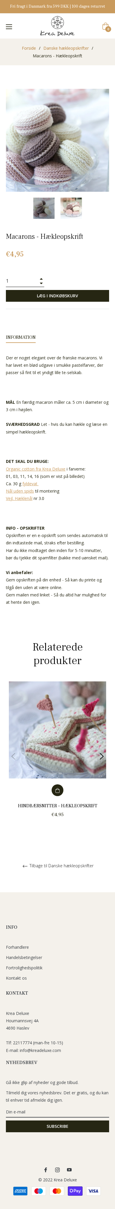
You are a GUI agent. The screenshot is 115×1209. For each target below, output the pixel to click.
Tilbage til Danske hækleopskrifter (60, 865)
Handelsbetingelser (24, 957)
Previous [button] (13, 756)
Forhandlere (17, 947)
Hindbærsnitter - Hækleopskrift (57, 806)
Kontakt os (16, 978)
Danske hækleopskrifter (66, 48)
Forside (29, 48)
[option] (57, 756)
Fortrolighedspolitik (24, 967)
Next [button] (102, 756)
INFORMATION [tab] (21, 337)
